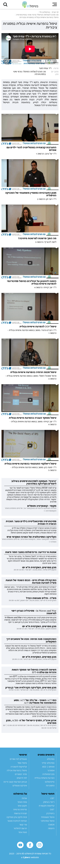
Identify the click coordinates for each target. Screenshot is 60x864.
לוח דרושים (22, 777)
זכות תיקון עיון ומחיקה (17, 817)
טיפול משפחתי (47, 817)
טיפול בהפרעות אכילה (17, 770)
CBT (52, 798)
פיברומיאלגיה (48, 774)
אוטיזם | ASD (48, 766)
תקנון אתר (22, 805)
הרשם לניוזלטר (20, 828)
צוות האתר (22, 801)
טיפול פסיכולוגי (47, 820)
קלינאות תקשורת (46, 805)
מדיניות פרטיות (20, 809)
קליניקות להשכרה (19, 766)
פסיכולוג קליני (48, 762)
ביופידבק (50, 813)
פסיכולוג (50, 759)
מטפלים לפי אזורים (18, 759)
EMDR (51, 824)
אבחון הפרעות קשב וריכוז (15, 781)
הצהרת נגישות (20, 813)
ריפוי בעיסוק (48, 801)
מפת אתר (22, 832)
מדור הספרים (21, 774)
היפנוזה (51, 828)
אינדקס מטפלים (20, 785)
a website (30, 857)
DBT (52, 809)
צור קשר (23, 824)
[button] (5, 4)
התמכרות (50, 785)
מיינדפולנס (49, 781)
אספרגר (50, 770)
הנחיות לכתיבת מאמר (17, 820)
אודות (24, 798)
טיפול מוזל (22, 762)
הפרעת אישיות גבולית (44, 777)
